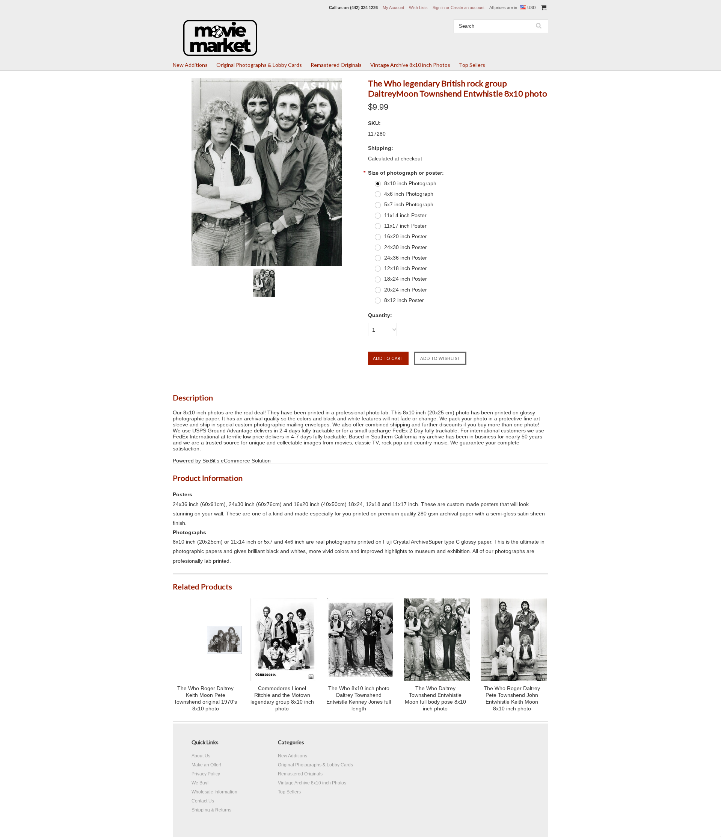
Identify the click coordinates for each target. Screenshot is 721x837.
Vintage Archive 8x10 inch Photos (410, 65)
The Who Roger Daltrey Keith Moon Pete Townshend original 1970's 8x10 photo (205, 698)
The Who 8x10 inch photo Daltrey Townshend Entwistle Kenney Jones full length (358, 698)
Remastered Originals (336, 65)
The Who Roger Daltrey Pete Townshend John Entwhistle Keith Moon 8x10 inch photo (512, 698)
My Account (393, 7)
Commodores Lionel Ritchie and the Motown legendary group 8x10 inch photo (282, 698)
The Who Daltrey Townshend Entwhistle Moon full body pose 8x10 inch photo (435, 698)
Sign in (439, 7)
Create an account (467, 7)
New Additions (190, 65)
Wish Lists (418, 7)
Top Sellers (472, 65)
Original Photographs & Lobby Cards (259, 65)
